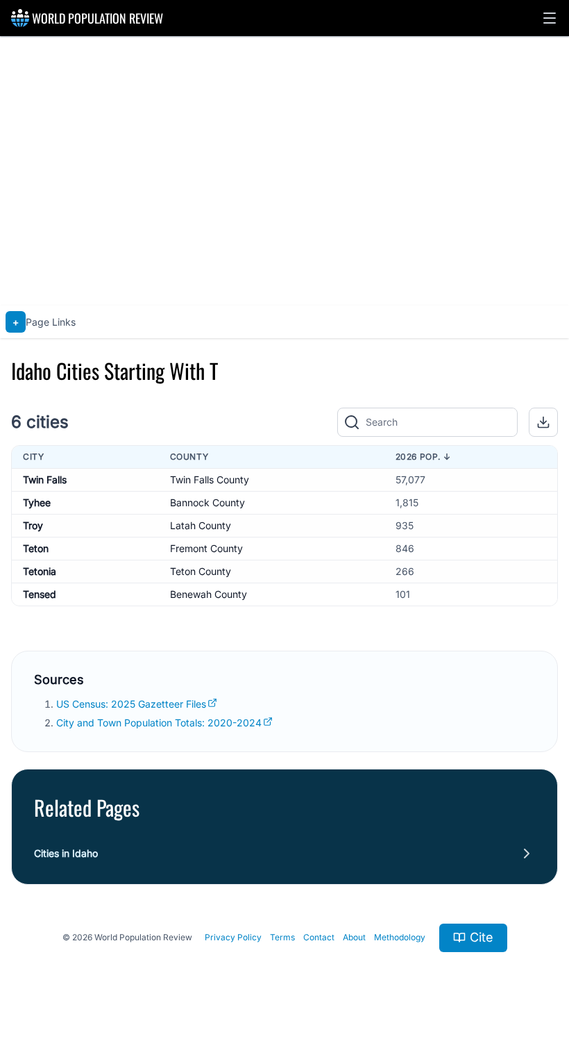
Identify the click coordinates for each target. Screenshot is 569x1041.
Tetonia (39, 571)
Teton (36, 548)
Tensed (39, 594)
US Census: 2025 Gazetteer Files (131, 704)
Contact (318, 937)
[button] (549, 18)
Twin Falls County (209, 479)
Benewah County (208, 594)
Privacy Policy (233, 937)
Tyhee (37, 502)
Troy (33, 525)
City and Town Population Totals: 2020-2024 (159, 722)
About (354, 937)
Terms (282, 937)
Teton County (200, 571)
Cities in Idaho (66, 853)
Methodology (399, 937)
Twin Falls (45, 479)
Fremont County (206, 548)
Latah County (200, 525)
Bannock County (207, 502)
